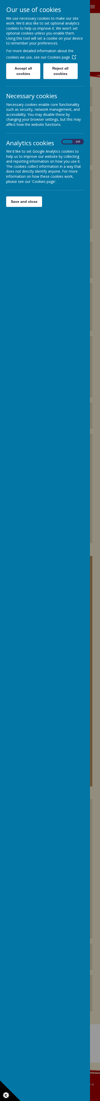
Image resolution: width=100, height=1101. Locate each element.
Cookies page (58, 57)
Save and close (24, 201)
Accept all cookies (23, 71)
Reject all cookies (60, 71)
